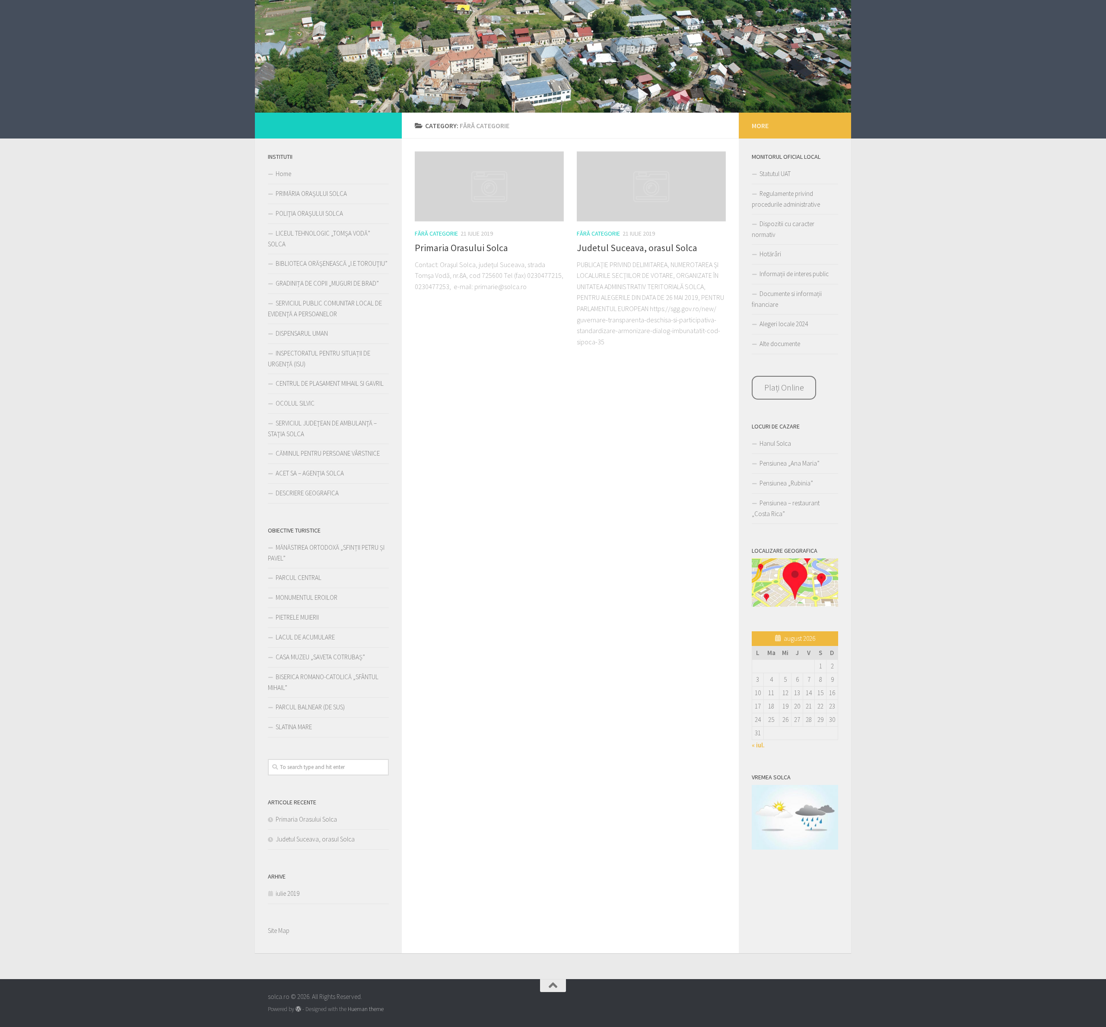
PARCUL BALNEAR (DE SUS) (310, 707)
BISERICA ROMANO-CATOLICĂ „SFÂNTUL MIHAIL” (323, 682)
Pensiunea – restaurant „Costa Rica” (786, 508)
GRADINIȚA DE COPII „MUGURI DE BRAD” (327, 283)
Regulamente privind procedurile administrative (786, 198)
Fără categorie (436, 233)
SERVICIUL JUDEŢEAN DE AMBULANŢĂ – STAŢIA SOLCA (322, 428)
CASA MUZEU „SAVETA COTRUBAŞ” (320, 657)
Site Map (278, 930)
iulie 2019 (287, 893)
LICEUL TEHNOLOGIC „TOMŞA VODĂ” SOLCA (319, 238)
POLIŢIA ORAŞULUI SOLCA (309, 213)
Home (283, 174)
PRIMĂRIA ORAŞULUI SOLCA (311, 193)
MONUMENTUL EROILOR (306, 597)
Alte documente (780, 344)
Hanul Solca (775, 443)
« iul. (758, 745)
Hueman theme (366, 1009)
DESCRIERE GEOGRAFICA (307, 493)
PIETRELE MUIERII (297, 617)
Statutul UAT (775, 174)
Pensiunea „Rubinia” (786, 483)
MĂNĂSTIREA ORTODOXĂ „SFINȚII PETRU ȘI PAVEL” (326, 552)
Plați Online (784, 387)
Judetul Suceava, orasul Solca (637, 248)
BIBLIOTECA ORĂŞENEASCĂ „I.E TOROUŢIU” (332, 263)
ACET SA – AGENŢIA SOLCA (310, 473)
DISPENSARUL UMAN (302, 333)
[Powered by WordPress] (298, 1009)
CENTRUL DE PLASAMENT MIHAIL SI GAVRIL (330, 383)
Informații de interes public (794, 274)
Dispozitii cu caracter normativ (783, 229)
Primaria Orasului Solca (461, 248)
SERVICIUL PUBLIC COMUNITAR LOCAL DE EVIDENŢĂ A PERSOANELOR (325, 308)
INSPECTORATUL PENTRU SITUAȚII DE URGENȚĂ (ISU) (319, 358)
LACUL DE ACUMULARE (305, 637)
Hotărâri (770, 254)
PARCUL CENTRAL (298, 577)
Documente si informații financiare (787, 299)
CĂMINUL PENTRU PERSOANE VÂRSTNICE (328, 453)
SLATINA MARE (294, 727)
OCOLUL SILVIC (295, 403)
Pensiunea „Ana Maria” (790, 463)
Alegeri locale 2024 (784, 324)
